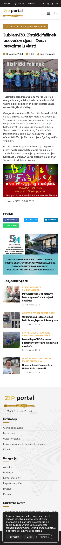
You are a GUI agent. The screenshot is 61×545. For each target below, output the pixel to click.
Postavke (44, 537)
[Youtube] (57, 4)
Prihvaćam (14, 537)
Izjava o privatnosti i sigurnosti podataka (31, 529)
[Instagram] (48, 4)
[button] (48, 13)
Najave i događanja (37, 26)
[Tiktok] (52, 4)
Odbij (29, 537)
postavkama (22, 527)
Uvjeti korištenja (39, 527)
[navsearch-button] (56, 13)
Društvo (23, 26)
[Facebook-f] (44, 4)
